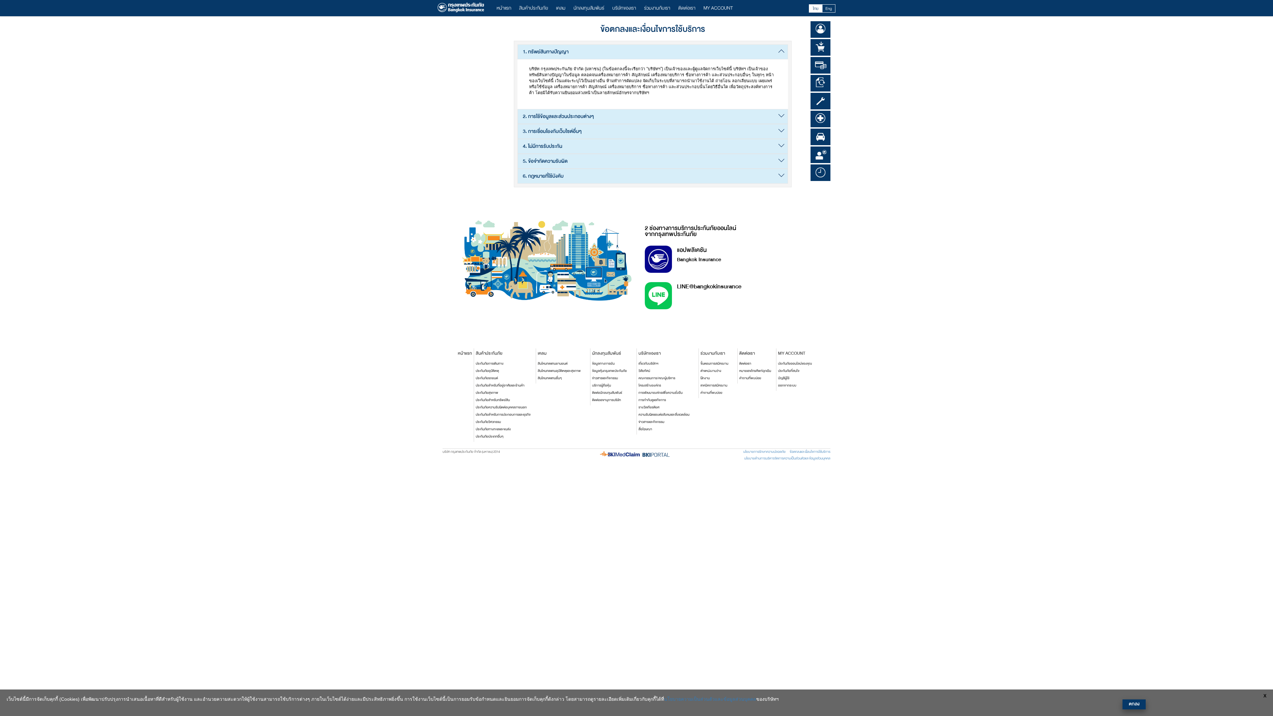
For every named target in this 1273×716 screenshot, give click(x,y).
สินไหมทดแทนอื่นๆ (550, 378)
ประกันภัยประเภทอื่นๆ (490, 437)
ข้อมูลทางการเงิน (603, 364)
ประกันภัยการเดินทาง (490, 364)
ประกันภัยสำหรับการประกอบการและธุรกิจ (503, 415)
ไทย (815, 8)
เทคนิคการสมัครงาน (713, 385)
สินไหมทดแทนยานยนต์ (553, 364)
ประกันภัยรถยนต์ (487, 378)
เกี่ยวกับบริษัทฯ (648, 364)
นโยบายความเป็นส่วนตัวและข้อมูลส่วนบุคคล (710, 699)
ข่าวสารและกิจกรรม (605, 378)
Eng (828, 8)
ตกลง (1134, 704)
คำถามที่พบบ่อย (711, 393)
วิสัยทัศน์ (644, 371)
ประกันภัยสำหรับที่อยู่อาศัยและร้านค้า (500, 385)
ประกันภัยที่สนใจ (789, 371)
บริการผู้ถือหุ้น (601, 385)
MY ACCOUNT (718, 8)
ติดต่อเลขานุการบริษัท (606, 400)
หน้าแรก (504, 8)
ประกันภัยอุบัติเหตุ (487, 371)
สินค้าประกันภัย (533, 8)
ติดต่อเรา (687, 8)
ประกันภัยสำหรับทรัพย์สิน (493, 400)
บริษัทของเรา (624, 8)
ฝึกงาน (705, 378)
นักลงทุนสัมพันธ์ (589, 8)
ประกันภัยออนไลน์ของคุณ (795, 364)
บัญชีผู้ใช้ (783, 378)
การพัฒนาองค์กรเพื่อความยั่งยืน (660, 393)
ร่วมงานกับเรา (657, 8)
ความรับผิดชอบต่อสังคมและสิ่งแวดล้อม (664, 415)
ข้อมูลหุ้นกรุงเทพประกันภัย (609, 371)
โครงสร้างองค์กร (649, 385)
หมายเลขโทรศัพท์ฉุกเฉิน (755, 371)
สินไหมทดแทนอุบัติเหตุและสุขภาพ (559, 371)
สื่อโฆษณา (645, 429)
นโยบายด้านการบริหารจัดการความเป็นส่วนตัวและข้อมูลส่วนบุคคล (787, 458)
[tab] (652, 51)
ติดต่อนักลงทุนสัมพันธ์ (607, 393)
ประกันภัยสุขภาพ (487, 393)
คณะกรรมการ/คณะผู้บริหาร (656, 378)
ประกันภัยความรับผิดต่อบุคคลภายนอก (501, 407)
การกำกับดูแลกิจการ (652, 400)
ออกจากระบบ (787, 385)
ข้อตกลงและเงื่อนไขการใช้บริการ (810, 452)
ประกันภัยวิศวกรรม (488, 422)
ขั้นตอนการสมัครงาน (714, 364)
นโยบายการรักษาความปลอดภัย (764, 452)
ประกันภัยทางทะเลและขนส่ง (493, 429)
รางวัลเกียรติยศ (648, 407)
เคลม (561, 8)
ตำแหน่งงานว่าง (710, 371)
